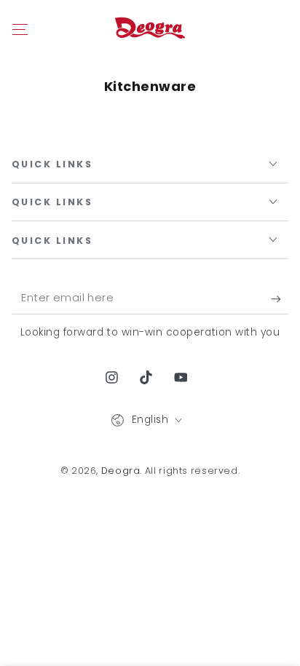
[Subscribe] (279, 299)
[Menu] (20, 29)
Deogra (121, 470)
